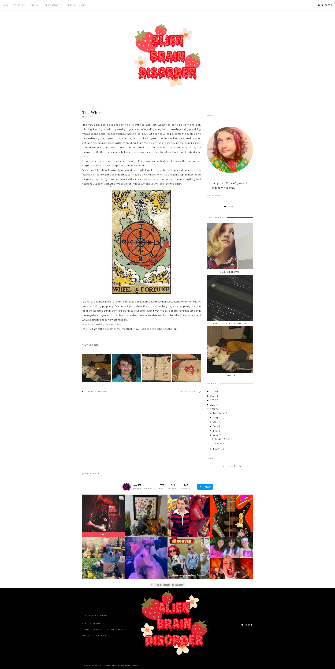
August (217, 417)
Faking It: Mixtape (230, 272)
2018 (213, 404)
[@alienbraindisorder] (126, 486)
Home (6, 5)
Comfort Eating (186, 368)
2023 (213, 391)
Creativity (223, 466)
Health (233, 466)
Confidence (126, 368)
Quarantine (96, 368)
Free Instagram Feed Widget (168, 585)
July (215, 421)
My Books (70, 5)
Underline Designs (131, 665)
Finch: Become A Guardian (96, 636)
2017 (213, 409)
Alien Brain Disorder (100, 665)
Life (240, 466)
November (219, 413)
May (215, 430)
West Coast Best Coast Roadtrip (230, 324)
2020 (213, 400)
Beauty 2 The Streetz (93, 623)
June (216, 426)
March (217, 448)
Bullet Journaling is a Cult (156, 368)
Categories (19, 5)
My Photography (52, 5)
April (216, 435)
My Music (34, 5)
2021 (213, 395)
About (82, 5)
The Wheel (218, 443)
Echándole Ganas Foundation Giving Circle (105, 630)
